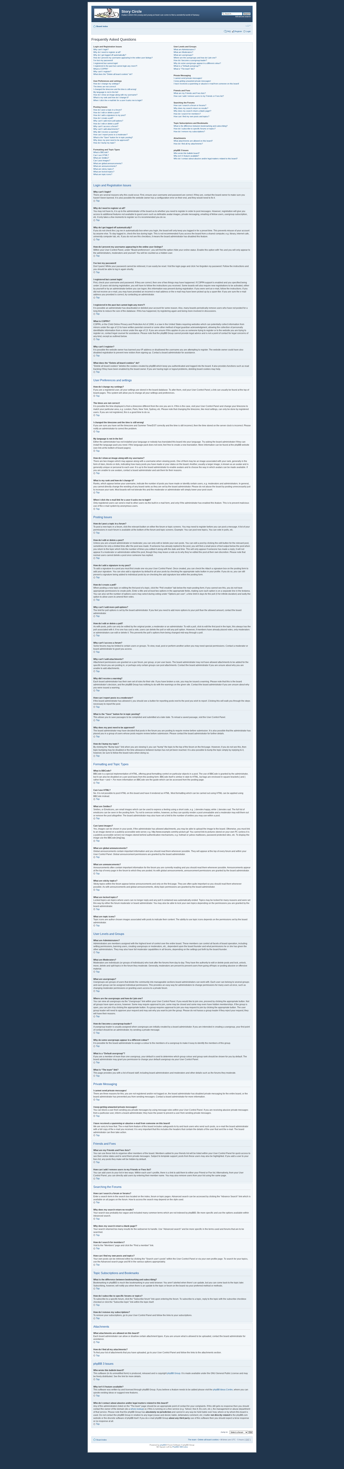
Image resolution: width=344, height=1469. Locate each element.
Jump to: (224, 1432)
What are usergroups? (183, 55)
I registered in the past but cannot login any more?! (115, 66)
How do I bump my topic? (104, 143)
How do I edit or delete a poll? (106, 124)
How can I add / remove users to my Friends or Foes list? (199, 96)
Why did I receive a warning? (105, 132)
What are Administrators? (184, 49)
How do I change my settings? (106, 84)
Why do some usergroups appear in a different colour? (197, 63)
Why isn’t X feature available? (186, 156)
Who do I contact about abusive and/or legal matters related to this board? (206, 158)
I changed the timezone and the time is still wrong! (114, 89)
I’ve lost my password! (103, 60)
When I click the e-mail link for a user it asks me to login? (117, 100)
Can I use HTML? (101, 155)
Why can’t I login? (101, 49)
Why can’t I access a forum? (105, 126)
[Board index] (106, 12)
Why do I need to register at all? (107, 52)
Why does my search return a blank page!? (192, 111)
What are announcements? (105, 166)
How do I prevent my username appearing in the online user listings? (123, 58)
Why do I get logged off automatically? (109, 55)
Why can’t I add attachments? (106, 129)
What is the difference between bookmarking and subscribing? (201, 126)
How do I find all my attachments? (188, 144)
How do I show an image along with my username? (115, 95)
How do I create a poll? (103, 118)
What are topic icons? (102, 174)
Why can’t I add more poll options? (108, 121)
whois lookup (136, 1409)
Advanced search (243, 16)
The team (192, 1440)
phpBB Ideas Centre (223, 1389)
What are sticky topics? (103, 169)
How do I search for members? (187, 114)
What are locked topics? (103, 172)
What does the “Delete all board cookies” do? (112, 74)
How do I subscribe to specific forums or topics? (195, 129)
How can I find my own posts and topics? (191, 116)
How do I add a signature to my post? (109, 115)
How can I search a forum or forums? (190, 105)
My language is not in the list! (105, 92)
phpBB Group (173, 1373)
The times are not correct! (104, 86)
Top (98, 201)
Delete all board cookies (208, 1440)
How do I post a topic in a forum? (107, 110)
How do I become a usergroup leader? (190, 60)
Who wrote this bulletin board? (187, 153)
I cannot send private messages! (188, 78)
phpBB (163, 1445)
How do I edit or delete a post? (106, 112)
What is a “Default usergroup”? (187, 66)
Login (248, 31)
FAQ (229, 31)
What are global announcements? (107, 163)
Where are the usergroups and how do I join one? (195, 58)
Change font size (248, 25)
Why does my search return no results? (191, 108)
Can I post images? (101, 160)
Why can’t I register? (102, 71)
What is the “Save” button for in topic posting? (113, 137)
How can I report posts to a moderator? (110, 134)
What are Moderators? (183, 52)
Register (238, 31)
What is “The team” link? (184, 69)
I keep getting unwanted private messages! (192, 81)
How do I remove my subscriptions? (189, 131)
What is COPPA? (100, 69)
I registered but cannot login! (105, 63)
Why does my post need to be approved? (111, 140)
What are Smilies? (101, 158)
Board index (102, 26)
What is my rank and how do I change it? (111, 97)
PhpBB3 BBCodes (180, 1447)
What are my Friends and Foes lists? (190, 93)
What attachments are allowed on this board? (193, 141)
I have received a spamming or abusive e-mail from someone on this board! (206, 84)
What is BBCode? (101, 152)
